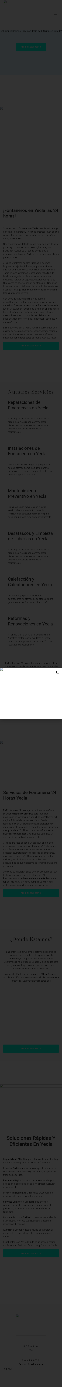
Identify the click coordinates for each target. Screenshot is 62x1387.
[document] (31, 693)
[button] (58, 672)
